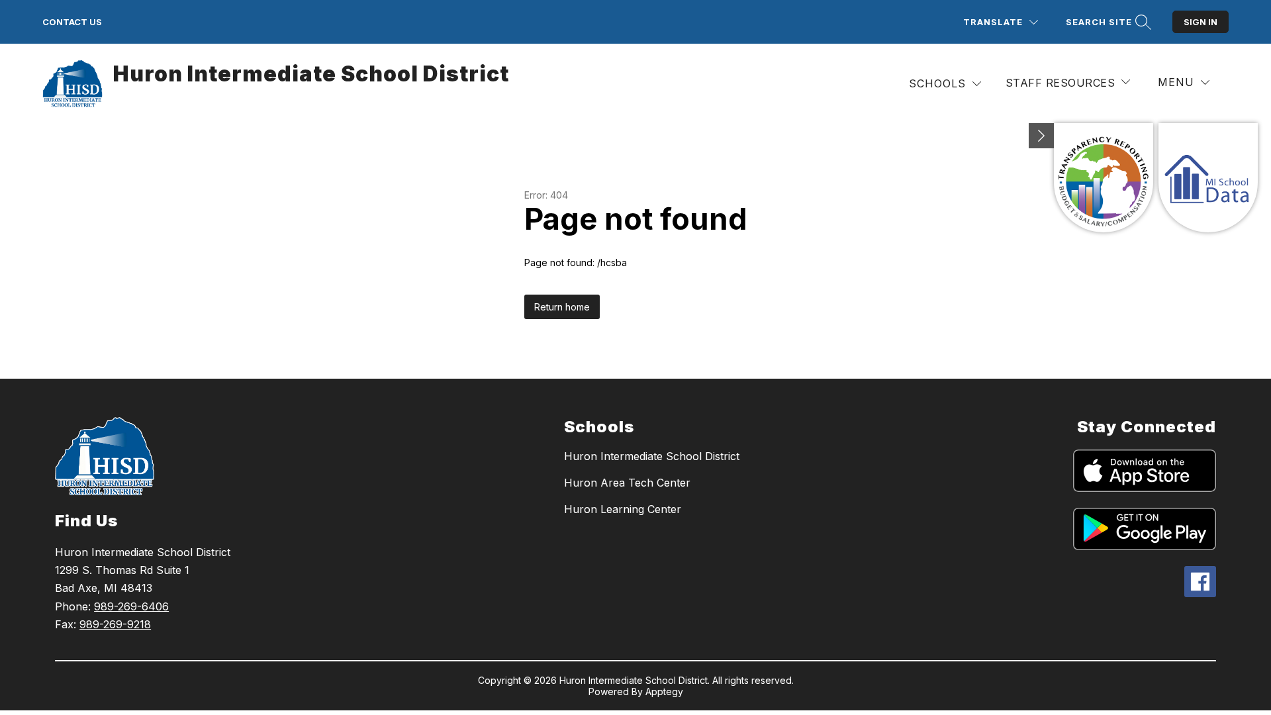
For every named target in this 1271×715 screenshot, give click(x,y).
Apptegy (664, 691)
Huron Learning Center (622, 509)
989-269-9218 (115, 624)
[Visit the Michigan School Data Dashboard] (1208, 177)
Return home (562, 306)
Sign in (1200, 22)
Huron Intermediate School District (651, 456)
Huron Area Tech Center (627, 482)
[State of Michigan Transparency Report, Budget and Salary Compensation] (1103, 177)
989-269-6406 (131, 606)
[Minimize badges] (1041, 135)
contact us (72, 22)
